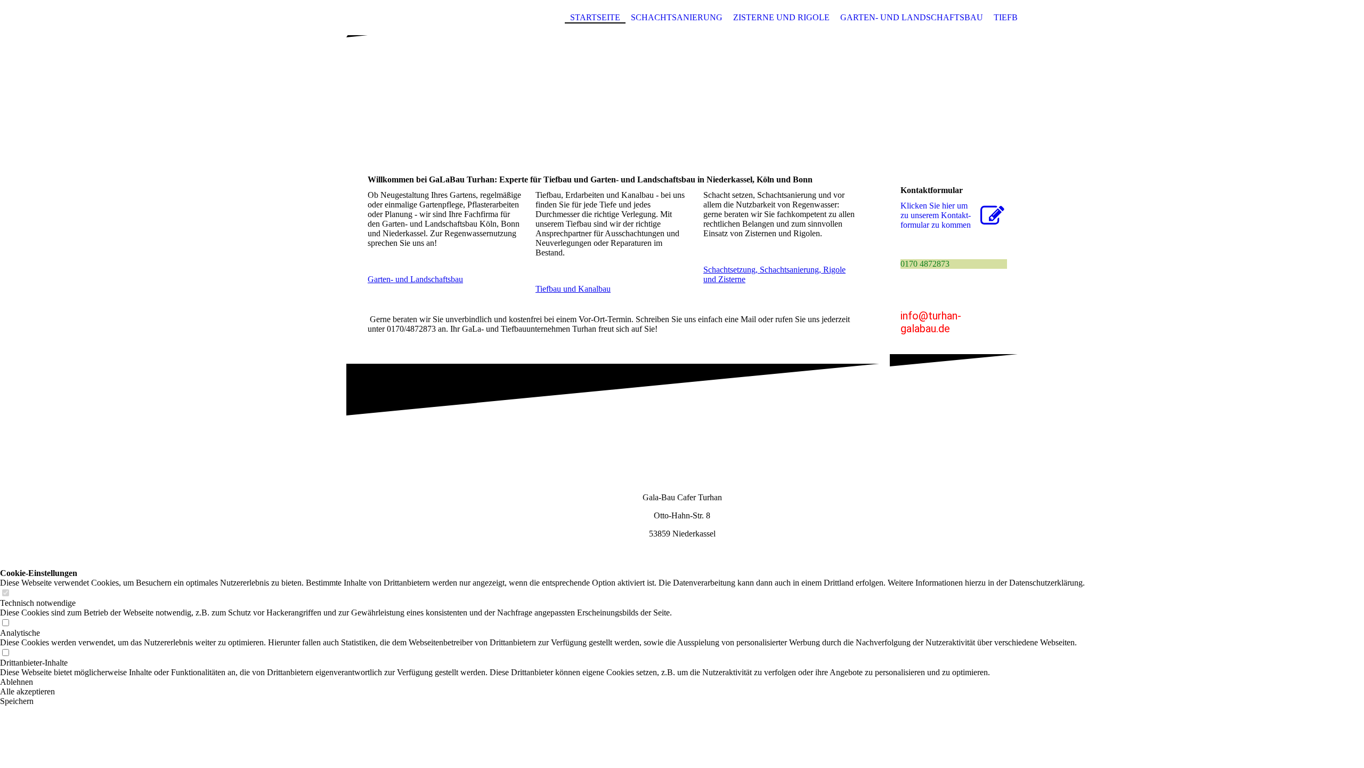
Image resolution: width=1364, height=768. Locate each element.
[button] (542, 682)
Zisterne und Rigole (781, 17)
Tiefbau (1012, 17)
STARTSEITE (595, 17)
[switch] (5, 593)
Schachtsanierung (676, 17)
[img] (682, 87)
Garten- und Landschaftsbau (911, 17)
